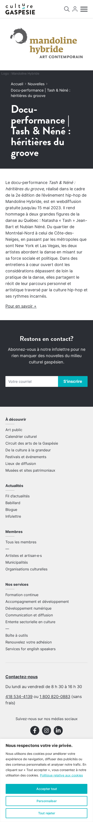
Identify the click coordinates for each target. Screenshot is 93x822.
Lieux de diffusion (20, 463)
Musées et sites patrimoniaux (30, 470)
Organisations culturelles (26, 569)
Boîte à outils (16, 635)
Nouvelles (36, 84)
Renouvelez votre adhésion (28, 642)
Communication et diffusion (29, 615)
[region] (46, 780)
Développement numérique (28, 608)
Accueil (17, 84)
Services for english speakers (30, 649)
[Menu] (84, 9)
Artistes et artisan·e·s (23, 555)
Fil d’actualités (17, 496)
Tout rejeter (46, 813)
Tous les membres (20, 542)
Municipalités (16, 562)
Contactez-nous (21, 676)
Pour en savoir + (21, 306)
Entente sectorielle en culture (30, 622)
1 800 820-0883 (55, 696)
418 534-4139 (19, 696)
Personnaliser (47, 801)
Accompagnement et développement (37, 601)
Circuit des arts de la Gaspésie (31, 443)
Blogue (11, 509)
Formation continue (21, 594)
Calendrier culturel (21, 436)
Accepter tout (46, 789)
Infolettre (13, 516)
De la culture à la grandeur (28, 450)
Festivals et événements (25, 457)
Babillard (12, 503)
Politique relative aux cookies (61, 775)
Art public (13, 429)
